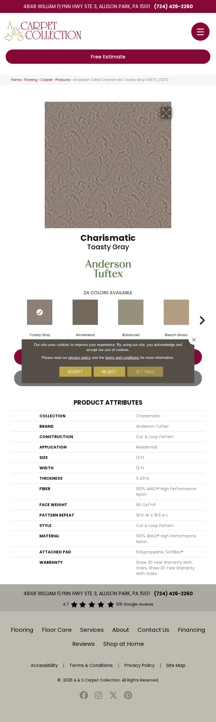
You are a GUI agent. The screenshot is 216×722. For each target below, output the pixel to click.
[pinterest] (128, 695)
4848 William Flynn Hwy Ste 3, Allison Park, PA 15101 (86, 6)
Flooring (30, 80)
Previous (14, 312)
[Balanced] (131, 312)
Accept (75, 371)
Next (202, 312)
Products (62, 80)
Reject (109, 371)
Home (16, 80)
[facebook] (83, 695)
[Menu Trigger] (200, 31)
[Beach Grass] (176, 312)
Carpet (46, 80)
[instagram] (98, 695)
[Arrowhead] (85, 312)
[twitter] (113, 695)
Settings (145, 371)
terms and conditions (122, 357)
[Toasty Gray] (39, 312)
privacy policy (79, 357)
